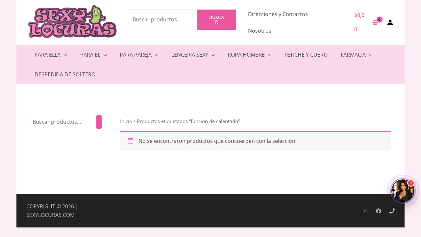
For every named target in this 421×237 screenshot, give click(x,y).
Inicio (126, 121)
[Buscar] (99, 122)
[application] (64, 54)
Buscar (216, 19)
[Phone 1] (392, 211)
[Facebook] (378, 211)
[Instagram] (365, 211)
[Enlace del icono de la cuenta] (390, 22)
